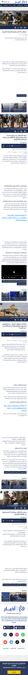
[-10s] (22, 146)
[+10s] (25, 146)
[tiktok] (17, 642)
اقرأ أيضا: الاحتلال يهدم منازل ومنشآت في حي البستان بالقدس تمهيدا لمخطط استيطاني (14, 217)
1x (6, 145)
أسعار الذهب (19, 5)
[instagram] (17, 635)
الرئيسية (26, 5)
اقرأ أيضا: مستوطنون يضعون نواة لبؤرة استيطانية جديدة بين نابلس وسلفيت (15, 408)
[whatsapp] (23, 635)
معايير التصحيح (6, 648)
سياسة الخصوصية (7, 667)
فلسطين (6, 5)
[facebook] (5, 635)
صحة (10, 5)
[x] (11, 635)
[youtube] (5, 642)
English (5, 1)
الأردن (14, 5)
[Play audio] (3, 145)
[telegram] (11, 642)
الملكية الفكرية (13, 648)
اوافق (14, 672)
